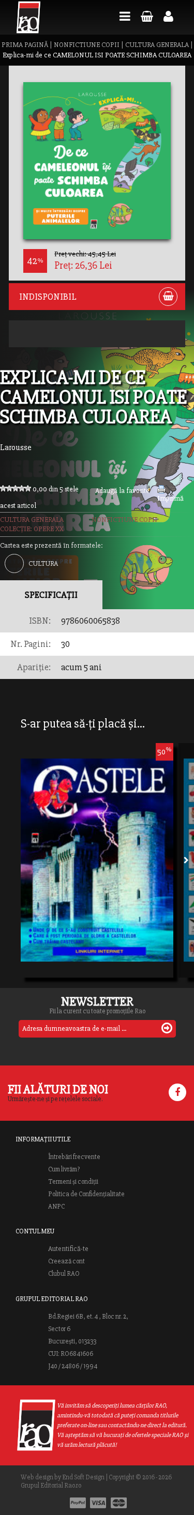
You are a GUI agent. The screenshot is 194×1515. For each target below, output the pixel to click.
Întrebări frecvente (74, 1157)
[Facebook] (177, 1092)
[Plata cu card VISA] (98, 1502)
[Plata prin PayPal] (78, 1502)
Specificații (51, 594)
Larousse (16, 447)
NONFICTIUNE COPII (87, 44)
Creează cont (66, 1261)
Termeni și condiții (73, 1182)
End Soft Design (83, 1477)
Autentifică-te (68, 1249)
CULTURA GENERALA (157, 44)
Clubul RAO (64, 1274)
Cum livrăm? (64, 1169)
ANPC (56, 1206)
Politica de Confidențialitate (86, 1194)
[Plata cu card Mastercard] (119, 1502)
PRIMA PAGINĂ (25, 44)
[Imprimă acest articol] (161, 491)
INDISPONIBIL (48, 296)
